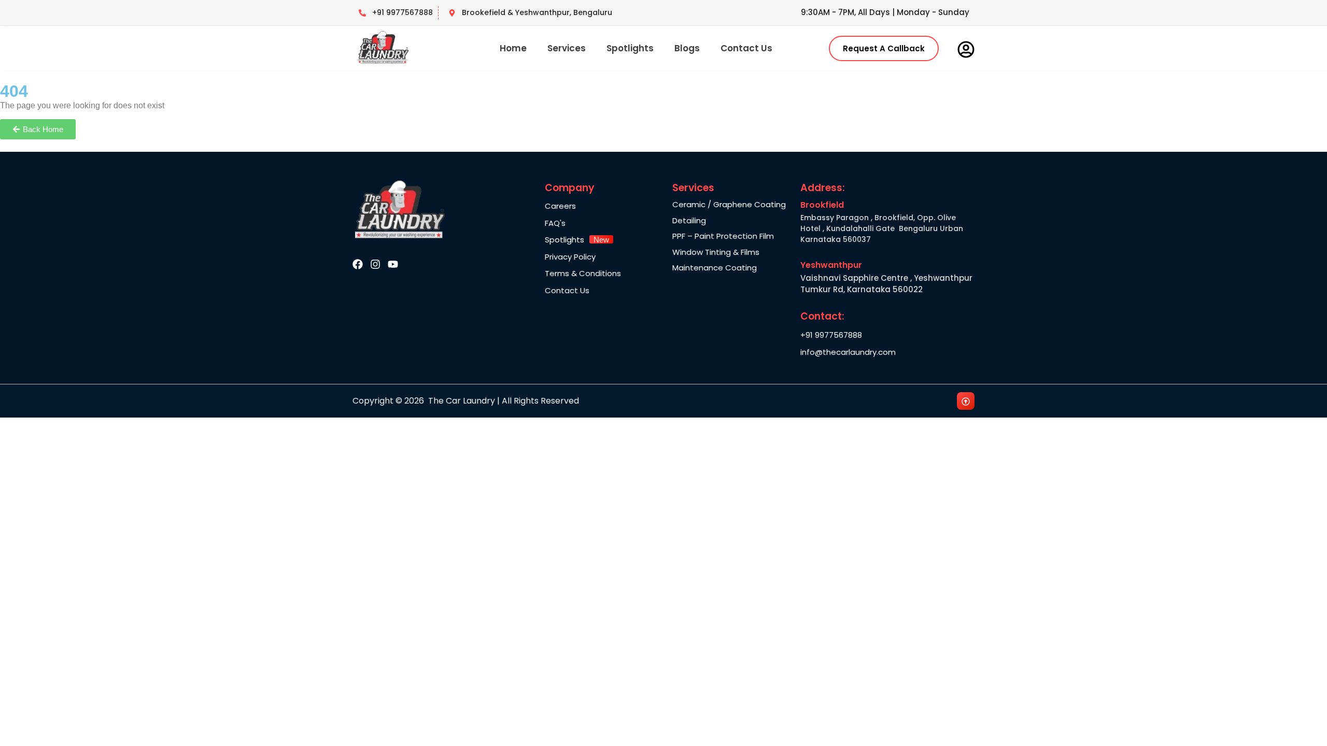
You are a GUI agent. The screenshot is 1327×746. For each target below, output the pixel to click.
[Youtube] (393, 264)
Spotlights (630, 48)
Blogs (687, 48)
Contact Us (746, 48)
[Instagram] (375, 264)
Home (513, 48)
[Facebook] (357, 264)
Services (566, 48)
